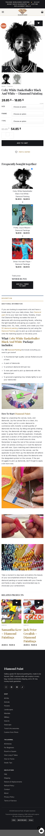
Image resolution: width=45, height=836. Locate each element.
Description (7, 298)
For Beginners (9, 748)
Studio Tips (8, 763)
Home (3, 86)
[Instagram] (6, 687)
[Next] (40, 46)
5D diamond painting (10, 328)
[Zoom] (6, 69)
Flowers (7, 706)
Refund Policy (9, 786)
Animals (7, 702)
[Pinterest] (12, 687)
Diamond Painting (8, 331)
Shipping (7, 778)
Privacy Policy (9, 797)
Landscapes (8, 710)
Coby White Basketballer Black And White (21, 340)
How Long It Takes (11, 755)
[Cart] (42, 12)
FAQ (5, 774)
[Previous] (5, 46)
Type (4, 121)
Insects (6, 721)
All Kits (6, 698)
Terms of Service (10, 801)
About (6, 793)
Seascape (7, 725)
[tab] (22, 298)
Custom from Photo (11, 732)
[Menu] (3, 11)
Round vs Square (10, 751)
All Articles (8, 744)
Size (3, 106)
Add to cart (22, 143)
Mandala (7, 713)
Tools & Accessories (11, 728)
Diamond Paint (22, 413)
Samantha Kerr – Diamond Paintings (11, 633)
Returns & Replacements (13, 782)
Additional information (12, 304)
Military (6, 717)
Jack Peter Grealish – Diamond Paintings (30, 635)
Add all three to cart (22, 285)
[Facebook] (17, 687)
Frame (4, 113)
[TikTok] (22, 687)
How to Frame (9, 759)
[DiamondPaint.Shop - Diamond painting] (22, 12)
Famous (10, 86)
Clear (41, 103)
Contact (7, 789)
